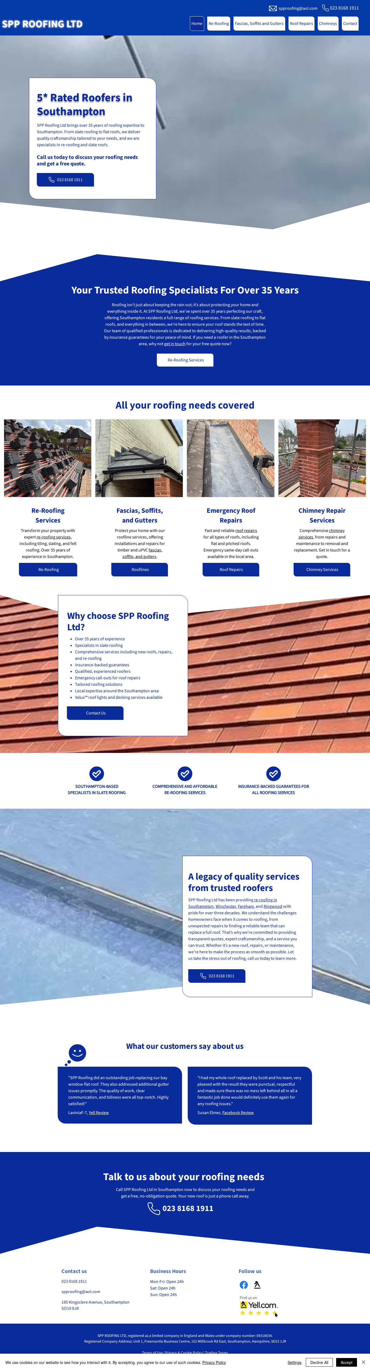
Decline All (319, 1362)
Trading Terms (216, 1353)
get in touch (175, 344)
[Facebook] (243, 1284)
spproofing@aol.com (298, 8)
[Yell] (257, 1284)
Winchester (226, 906)
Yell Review (99, 1113)
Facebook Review (238, 1113)
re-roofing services (54, 537)
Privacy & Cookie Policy (184, 1353)
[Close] (363, 1362)
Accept (346, 1362)
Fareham (246, 906)
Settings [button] (294, 1362)
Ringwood (273, 906)
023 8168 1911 (344, 8)
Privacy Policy (214, 1362)
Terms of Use (152, 1353)
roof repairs (246, 531)
